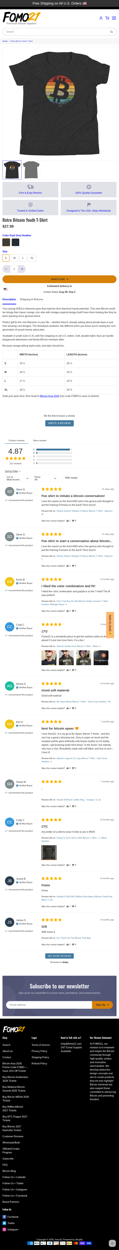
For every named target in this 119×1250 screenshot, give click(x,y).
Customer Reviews (12, 1136)
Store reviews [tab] (39, 440)
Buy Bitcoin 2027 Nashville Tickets (11, 1128)
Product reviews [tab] (16, 440)
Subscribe (8, 1158)
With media (71, 477)
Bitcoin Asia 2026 (49, 396)
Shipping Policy (40, 1057)
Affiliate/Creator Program (11, 1150)
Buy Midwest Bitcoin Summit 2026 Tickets (13, 1089)
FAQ (4, 1165)
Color (16, 235)
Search (6, 1045)
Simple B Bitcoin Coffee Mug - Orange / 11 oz (79, 799)
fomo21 (58, 1239)
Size (4, 251)
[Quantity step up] (22, 269)
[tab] (11, 300)
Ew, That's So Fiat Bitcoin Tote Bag (74, 938)
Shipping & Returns (31, 299)
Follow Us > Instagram (14, 1189)
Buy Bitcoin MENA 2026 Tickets (15, 1099)
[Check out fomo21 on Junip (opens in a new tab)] (65, 962)
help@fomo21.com (71, 1043)
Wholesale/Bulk (11, 1142)
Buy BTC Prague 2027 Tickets (14, 1118)
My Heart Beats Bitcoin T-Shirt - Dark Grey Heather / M (83, 701)
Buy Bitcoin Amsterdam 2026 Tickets (15, 1079)
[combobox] (54, 32)
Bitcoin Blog (9, 1171)
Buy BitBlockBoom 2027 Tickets (12, 1108)
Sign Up (100, 1005)
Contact (6, 1057)
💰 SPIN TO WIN (110, 625)
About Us (7, 1051)
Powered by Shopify (73, 1239)
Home (5, 41)
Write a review (59, 423)
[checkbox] (73, 478)
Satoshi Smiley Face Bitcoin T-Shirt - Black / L (79, 646)
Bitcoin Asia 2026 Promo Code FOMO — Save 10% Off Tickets (14, 1067)
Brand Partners (10, 1202)
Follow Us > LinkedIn (14, 1177)
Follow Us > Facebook (14, 1195)
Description (9, 299)
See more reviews (59, 956)
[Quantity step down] (6, 269)
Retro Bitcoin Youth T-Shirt (22, 41)
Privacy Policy (39, 1051)
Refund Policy (39, 1063)
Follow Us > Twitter (13, 1183)
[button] (52, 449)
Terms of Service (41, 1045)
